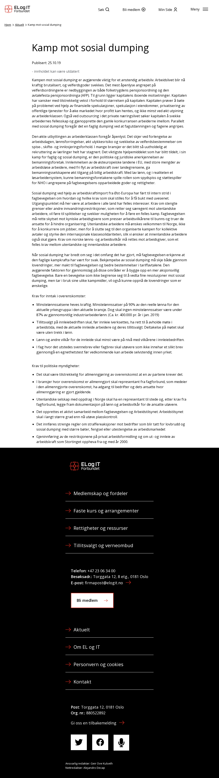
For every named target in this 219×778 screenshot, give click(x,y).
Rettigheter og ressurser (101, 528)
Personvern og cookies (98, 664)
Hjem (7, 25)
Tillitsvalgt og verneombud (103, 545)
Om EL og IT (87, 647)
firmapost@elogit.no (104, 582)
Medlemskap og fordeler (101, 493)
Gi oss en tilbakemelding (93, 722)
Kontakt (82, 681)
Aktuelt (19, 25)
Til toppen (192, 765)
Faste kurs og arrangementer (106, 510)
